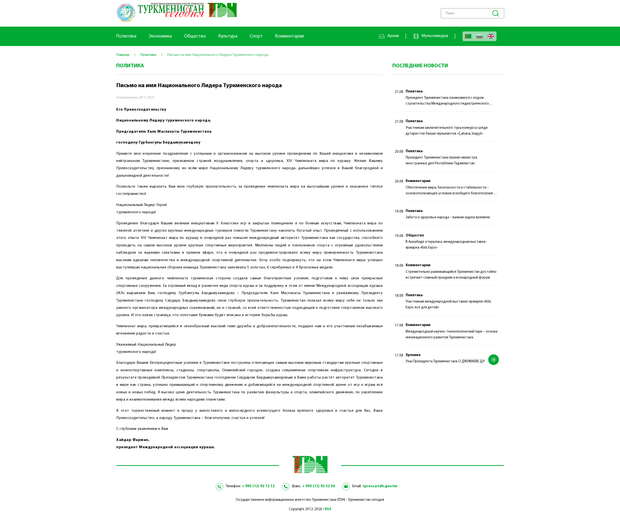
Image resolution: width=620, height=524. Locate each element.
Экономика (160, 36)
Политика (126, 36)
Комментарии (289, 36)
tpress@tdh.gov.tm (380, 486)
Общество (195, 36)
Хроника (413, 355)
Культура (227, 36)
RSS (328, 509)
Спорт (256, 36)
